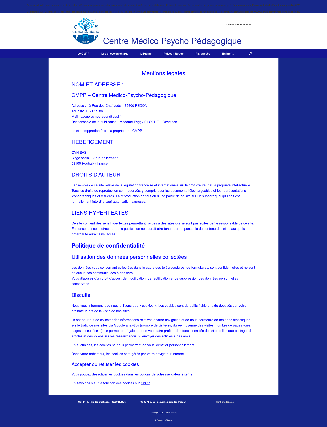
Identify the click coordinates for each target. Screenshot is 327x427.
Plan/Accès (203, 53)
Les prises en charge (114, 53)
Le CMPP (83, 53)
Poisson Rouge (174, 53)
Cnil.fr (145, 382)
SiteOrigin (161, 420)
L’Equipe (146, 53)
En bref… (228, 53)
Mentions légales (225, 401)
